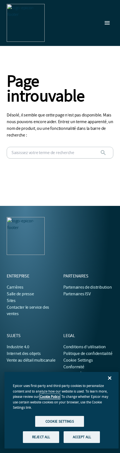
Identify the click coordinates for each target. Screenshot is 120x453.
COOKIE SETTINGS (59, 421)
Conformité (73, 367)
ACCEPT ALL (82, 437)
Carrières (15, 287)
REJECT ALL (41, 437)
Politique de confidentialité (87, 353)
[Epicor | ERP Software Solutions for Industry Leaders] (26, 23)
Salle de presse (20, 294)
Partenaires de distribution (87, 287)
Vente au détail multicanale (31, 360)
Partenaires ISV (76, 294)
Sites (11, 300)
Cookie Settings (78, 360)
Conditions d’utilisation (84, 347)
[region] (61, 410)
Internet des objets (23, 353)
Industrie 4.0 (18, 347)
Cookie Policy (50, 396)
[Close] (110, 378)
